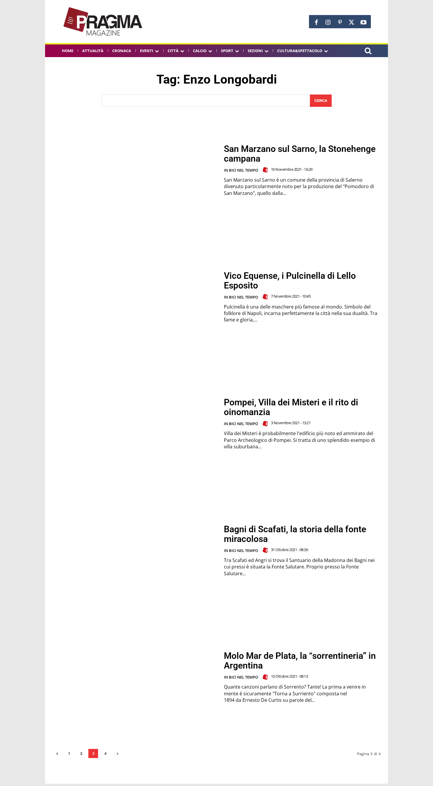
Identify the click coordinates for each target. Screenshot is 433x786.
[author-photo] (266, 170)
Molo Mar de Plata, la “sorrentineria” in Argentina (300, 661)
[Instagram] (328, 22)
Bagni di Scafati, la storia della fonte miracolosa (295, 534)
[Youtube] (363, 22)
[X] (351, 22)
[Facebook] (316, 22)
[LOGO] (103, 21)
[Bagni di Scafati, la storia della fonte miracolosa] (134, 550)
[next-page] (117, 753)
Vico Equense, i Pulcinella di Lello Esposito (290, 281)
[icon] (368, 51)
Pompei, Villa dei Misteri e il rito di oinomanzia (291, 407)
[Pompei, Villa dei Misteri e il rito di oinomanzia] (134, 423)
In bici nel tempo (241, 170)
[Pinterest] (340, 22)
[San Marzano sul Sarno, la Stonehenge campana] (134, 170)
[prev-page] (57, 753)
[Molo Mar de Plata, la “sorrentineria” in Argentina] (134, 677)
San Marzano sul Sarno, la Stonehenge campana (300, 154)
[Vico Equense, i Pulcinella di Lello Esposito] (134, 296)
